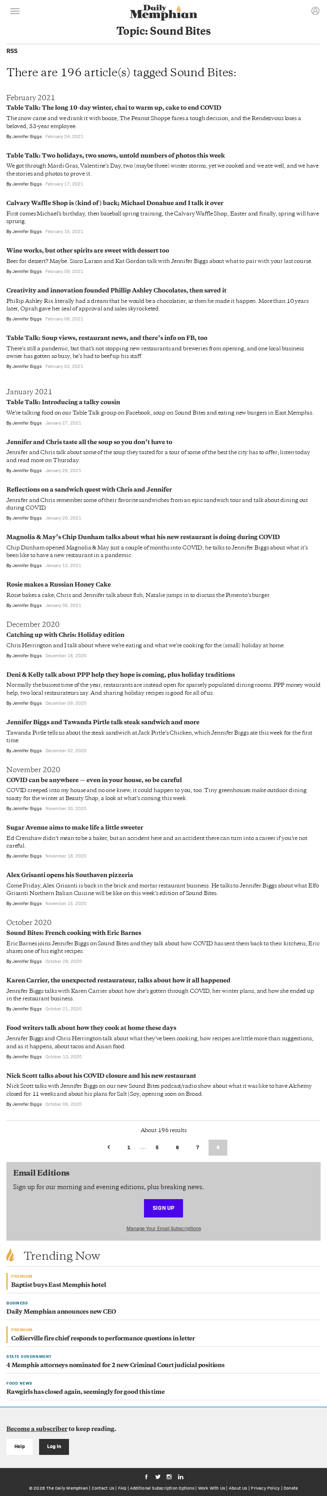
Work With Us (211, 1488)
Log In (54, 1446)
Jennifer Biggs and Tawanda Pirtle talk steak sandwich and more (102, 723)
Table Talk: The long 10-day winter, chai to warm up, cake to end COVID (113, 108)
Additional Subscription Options (162, 1488)
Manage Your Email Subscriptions (163, 1228)
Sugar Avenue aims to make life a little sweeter (74, 828)
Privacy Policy (265, 1488)
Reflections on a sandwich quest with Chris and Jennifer (89, 490)
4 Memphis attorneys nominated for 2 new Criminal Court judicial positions (115, 1366)
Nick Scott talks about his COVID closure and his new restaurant (101, 1076)
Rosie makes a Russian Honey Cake (58, 585)
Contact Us (103, 1488)
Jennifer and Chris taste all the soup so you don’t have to (89, 443)
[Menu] (15, 12)
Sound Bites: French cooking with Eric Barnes (73, 934)
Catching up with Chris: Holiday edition (65, 635)
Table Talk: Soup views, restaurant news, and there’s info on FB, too (106, 339)
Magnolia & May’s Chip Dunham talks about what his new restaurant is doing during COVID (143, 538)
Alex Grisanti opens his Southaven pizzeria (69, 876)
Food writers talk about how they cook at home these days (91, 1029)
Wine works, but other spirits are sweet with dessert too (87, 251)
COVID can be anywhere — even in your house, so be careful (94, 781)
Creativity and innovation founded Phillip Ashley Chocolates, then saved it (116, 291)
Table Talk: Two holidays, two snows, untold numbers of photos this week (115, 156)
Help (19, 1446)
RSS (12, 51)
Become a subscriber (36, 1430)
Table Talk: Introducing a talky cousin (63, 403)
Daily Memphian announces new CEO (61, 1312)
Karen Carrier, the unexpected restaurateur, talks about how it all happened (118, 981)
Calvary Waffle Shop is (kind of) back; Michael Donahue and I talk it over (114, 204)
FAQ (122, 1488)
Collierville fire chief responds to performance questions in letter (103, 1339)
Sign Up (163, 1207)
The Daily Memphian (67, 1488)
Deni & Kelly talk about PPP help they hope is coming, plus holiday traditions (120, 675)
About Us (238, 1488)
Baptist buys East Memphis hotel (58, 1285)
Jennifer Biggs (27, 136)
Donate (291, 1488)
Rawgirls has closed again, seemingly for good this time (85, 1392)
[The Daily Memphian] (163, 13)
